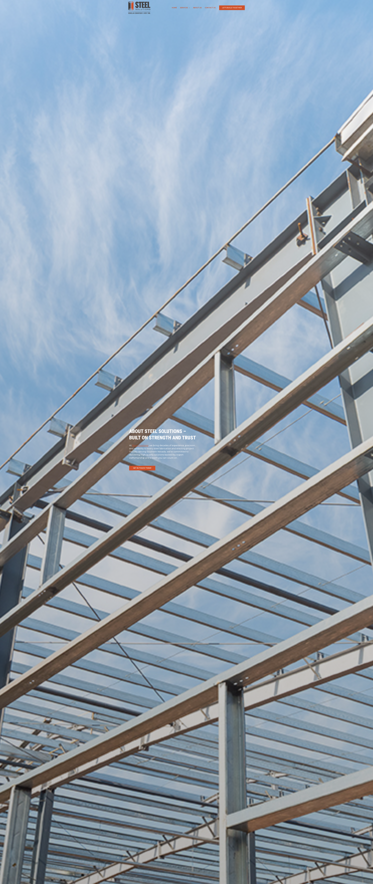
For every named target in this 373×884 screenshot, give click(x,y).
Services (184, 8)
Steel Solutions (140, 445)
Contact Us (210, 8)
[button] (189, 8)
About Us (197, 8)
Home (174, 8)
